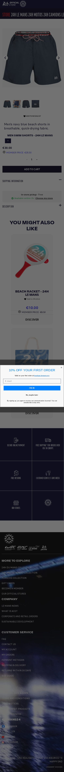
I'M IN (32, 388)
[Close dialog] (61, 367)
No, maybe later (32, 395)
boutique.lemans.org (41, 375)
